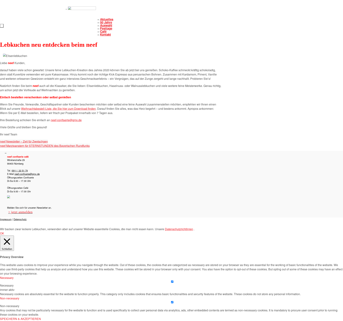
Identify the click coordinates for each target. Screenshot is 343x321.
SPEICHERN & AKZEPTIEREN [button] (20, 319)
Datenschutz (20, 219)
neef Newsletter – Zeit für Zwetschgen (24, 141)
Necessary (7, 285)
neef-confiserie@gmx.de (66, 120)
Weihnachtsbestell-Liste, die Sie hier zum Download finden (58, 109)
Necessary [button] (7, 278)
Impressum (6, 219)
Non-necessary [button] (9, 298)
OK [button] (2, 233)
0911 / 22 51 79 (20, 170)
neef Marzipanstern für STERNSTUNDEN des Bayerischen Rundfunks (45, 146)
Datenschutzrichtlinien (179, 229)
